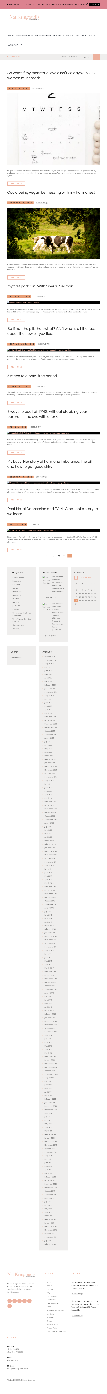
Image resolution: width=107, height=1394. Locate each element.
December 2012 (50, 1141)
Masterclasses (61, 35)
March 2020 (49, 840)
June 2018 (48, 915)
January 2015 (49, 1060)
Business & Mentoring (55, 1310)
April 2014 (48, 1092)
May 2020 (48, 833)
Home (64, 56)
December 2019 (50, 851)
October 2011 (49, 1191)
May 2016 (48, 1003)
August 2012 (49, 1155)
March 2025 (49, 681)
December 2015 (50, 1021)
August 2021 (49, 780)
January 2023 (49, 720)
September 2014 (50, 1074)
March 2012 (49, 1173)
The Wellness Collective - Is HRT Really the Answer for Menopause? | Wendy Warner (85, 1285)
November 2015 (50, 1024)
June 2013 (48, 1120)
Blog (48, 1292)
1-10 (47, 556)
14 (64, 556)
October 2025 (49, 656)
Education (16, 584)
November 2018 (50, 897)
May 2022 (48, 748)
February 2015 (50, 1056)
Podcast (50, 1289)
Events (49, 1321)
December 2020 (50, 809)
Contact (92, 35)
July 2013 (47, 1117)
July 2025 (47, 667)
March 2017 (49, 968)
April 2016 (48, 1007)
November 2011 (50, 1187)
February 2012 (50, 1177)
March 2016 (49, 1010)
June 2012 (48, 1163)
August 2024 (49, 695)
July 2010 (47, 1240)
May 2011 (48, 1209)
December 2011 (50, 1184)
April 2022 (48, 752)
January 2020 (49, 847)
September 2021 (50, 777)
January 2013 (49, 1138)
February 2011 (50, 1219)
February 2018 (50, 929)
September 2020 (50, 819)
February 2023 (50, 717)
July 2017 (47, 954)
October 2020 (49, 816)
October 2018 (49, 901)
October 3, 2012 (19, 296)
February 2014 (50, 1099)
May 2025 (48, 674)
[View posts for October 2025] (76, 577)
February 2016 (50, 1014)
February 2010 (50, 1244)
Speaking (50, 1317)
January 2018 (49, 932)
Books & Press (52, 1324)
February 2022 (50, 759)
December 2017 (50, 936)
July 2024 (47, 699)
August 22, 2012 (19, 386)
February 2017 (50, 971)
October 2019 (49, 858)
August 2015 (49, 1035)
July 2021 (47, 784)
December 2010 (50, 1226)
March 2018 (49, 925)
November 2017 (50, 940)
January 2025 (49, 688)
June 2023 (48, 702)
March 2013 (49, 1131)
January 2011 (49, 1223)
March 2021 (49, 798)
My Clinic (75, 35)
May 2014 (48, 1088)
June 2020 (48, 830)
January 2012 (49, 1180)
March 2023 (49, 713)
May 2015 (48, 1046)
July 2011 (47, 1201)
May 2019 (48, 876)
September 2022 (50, 734)
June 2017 (48, 957)
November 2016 (50, 982)
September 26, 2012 (21, 344)
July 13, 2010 (17, 524)
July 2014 (47, 1081)
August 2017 (49, 950)
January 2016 (49, 1017)
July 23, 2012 (17, 427)
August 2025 (49, 664)
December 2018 (50, 894)
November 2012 (50, 1145)
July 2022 (47, 741)
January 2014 (49, 1102)
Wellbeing (16, 628)
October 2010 (49, 1233)
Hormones (17, 595)
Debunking (17, 581)
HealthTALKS (18, 591)
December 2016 (50, 978)
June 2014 (48, 1085)
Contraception (18, 577)
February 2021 (50, 801)
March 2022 (49, 756)
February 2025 (50, 685)
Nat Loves (16, 602)
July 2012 (47, 1159)
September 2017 (50, 947)
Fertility (15, 588)
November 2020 (50, 812)
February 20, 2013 (20, 203)
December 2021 (50, 766)
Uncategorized (18, 625)
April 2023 (48, 710)
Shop (83, 35)
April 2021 (48, 794)
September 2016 (50, 989)
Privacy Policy (52, 1328)
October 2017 (49, 943)
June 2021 (48, 787)
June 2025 (48, 671)
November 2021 (50, 770)
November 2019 (50, 855)
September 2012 (50, 1152)
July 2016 (47, 996)
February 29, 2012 (20, 477)
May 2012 (48, 1166)
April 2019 (48, 879)
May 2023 (48, 706)
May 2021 (48, 791)
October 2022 (49, 731)
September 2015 (50, 1032)
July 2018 (47, 911)
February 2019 (50, 887)
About (11, 35)
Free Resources (24, 35)
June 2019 (48, 872)
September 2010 (50, 1237)
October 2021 (49, 773)
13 (59, 556)
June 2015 (48, 1042)
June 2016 (48, 1000)
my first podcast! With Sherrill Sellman (40, 286)
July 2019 (47, 869)
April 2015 (48, 1049)
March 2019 (49, 883)
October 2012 (49, 1148)
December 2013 (50, 1106)
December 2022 (50, 724)
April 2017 (48, 964)
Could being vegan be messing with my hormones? (51, 192)
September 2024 (50, 692)
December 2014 (50, 1063)
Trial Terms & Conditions (56, 1331)
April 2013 (48, 1127)
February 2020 (50, 844)
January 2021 (49, 805)
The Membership (43, 35)
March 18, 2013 (18, 88)
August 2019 (49, 865)
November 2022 (50, 727)
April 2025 (48, 678)
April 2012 (48, 1170)
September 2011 (50, 1194)
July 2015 (47, 1039)
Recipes (16, 609)
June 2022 (48, 745)
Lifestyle (16, 599)
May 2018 (48, 918)
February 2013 (50, 1134)
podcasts (16, 606)
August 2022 (49, 738)
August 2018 (49, 908)
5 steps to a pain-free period (32, 376)
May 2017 (48, 961)
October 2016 (49, 986)
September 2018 (50, 904)
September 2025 (50, 660)
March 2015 (49, 1053)
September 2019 (50, 862)
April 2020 (48, 837)
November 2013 (50, 1109)
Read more (16, 183)
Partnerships (52, 1296)
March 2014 (49, 1095)
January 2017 (49, 975)
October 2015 (49, 1028)
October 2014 (49, 1070)
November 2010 (50, 1230)
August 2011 (49, 1198)
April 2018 (48, 922)
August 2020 (49, 823)
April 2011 (48, 1212)
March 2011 (49, 1216)
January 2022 (49, 763)
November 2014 (50, 1067)
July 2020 (47, 826)
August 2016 (49, 993)
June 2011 (48, 1205)
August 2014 (49, 1078)
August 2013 (49, 1113)
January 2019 (49, 890)
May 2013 (48, 1124)
